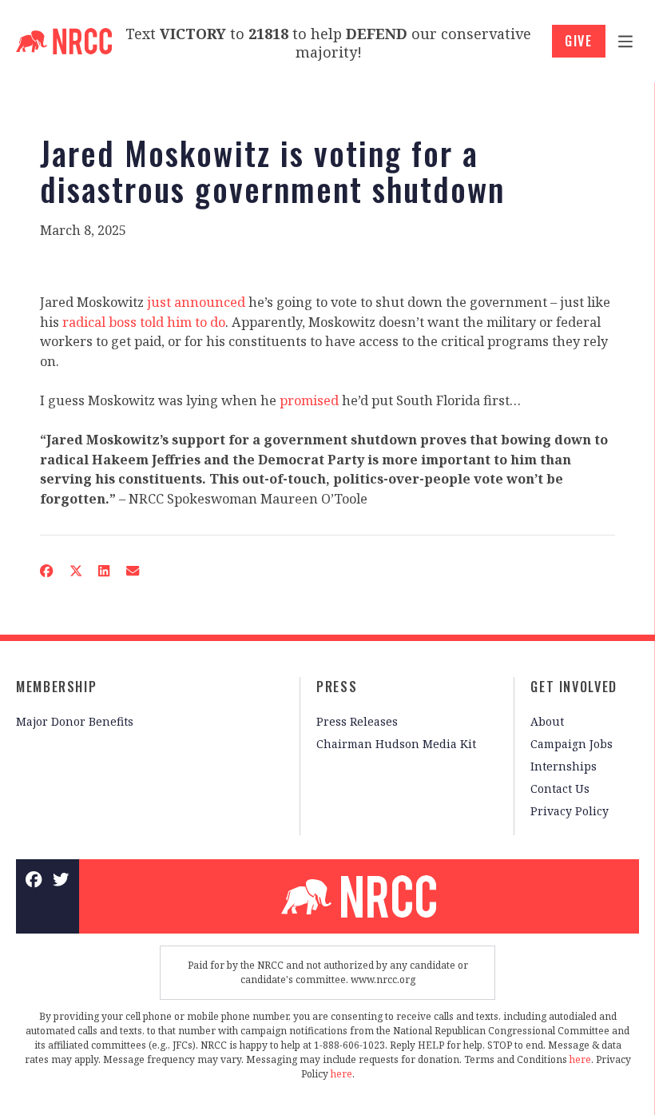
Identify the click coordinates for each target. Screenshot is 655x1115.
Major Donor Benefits (74, 721)
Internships (563, 766)
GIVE (579, 40)
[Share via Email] (133, 571)
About (547, 721)
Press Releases (357, 721)
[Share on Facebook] (47, 571)
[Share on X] (75, 571)
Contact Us (560, 788)
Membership (56, 686)
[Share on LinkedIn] (104, 571)
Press (336, 686)
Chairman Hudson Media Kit (396, 743)
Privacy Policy (569, 810)
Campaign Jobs (571, 743)
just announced (196, 302)
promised (309, 400)
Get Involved (573, 686)
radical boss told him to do (143, 322)
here (580, 1059)
